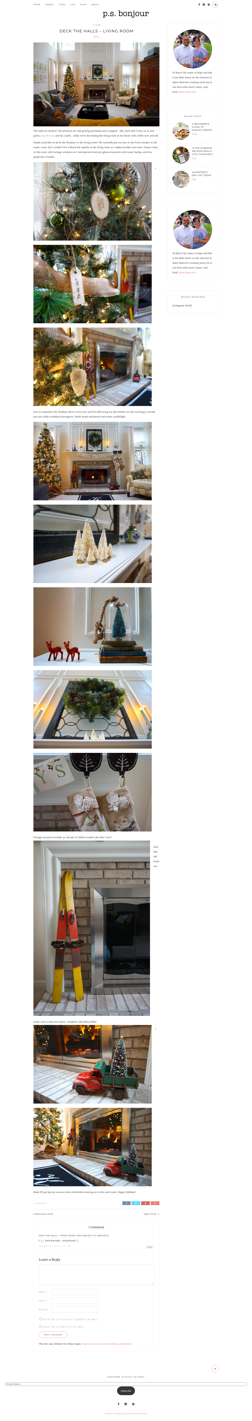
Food (62, 4)
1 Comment (40, 1203)
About (95, 4)
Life (72, 4)
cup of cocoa (48, 135)
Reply (149, 1247)
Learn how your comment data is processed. (106, 1343)
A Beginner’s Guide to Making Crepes (202, 127)
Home (36, 4)
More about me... (188, 91)
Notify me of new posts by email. (64, 1327)
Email (43, 1301)
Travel (49, 4)
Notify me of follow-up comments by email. (71, 1319)
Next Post (151, 1214)
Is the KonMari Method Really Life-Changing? (202, 151)
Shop (83, 4)
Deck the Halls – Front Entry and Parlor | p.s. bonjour (74, 1236)
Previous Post (44, 1214)
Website (43, 1309)
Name (43, 1292)
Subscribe (126, 1390)
